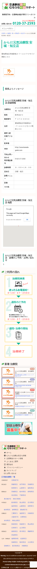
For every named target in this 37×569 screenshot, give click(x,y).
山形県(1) (23, 488)
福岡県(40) (14, 538)
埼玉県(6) (14, 495)
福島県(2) (31, 488)
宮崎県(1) (7, 546)
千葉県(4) (23, 495)
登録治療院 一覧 (9, 477)
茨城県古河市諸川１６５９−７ (23, 406)
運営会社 (9, 464)
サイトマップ (11, 470)
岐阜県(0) (7, 509)
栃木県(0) (23, 491)
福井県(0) (14, 506)
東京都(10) (7, 499)
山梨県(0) (23, 506)
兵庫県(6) (23, 517)
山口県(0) (23, 528)
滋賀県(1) (23, 513)
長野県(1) (31, 506)
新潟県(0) (14, 502)
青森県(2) (14, 484)
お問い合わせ (11, 473)
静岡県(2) (15, 509)
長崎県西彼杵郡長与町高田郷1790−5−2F (23, 386)
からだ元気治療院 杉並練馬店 (24, 372)
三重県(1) (14, 513)
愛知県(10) (23, 509)
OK (27, 219)
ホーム (8, 453)
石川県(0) (31, 502)
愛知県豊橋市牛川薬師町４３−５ (24, 415)
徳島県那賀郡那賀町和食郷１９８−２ (24, 396)
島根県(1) (23, 524)
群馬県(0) (31, 491)
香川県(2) (23, 531)
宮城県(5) (31, 484)
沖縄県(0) (25, 546)
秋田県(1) (14, 488)
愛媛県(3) (31, 531)
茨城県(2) (14, 491)
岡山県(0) (31, 524)
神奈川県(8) (17, 499)
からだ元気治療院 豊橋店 (23, 413)
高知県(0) (14, 535)
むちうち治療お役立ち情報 (16, 456)
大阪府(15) (14, 517)
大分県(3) (31, 542)
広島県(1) (14, 528)
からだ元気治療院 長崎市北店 (24, 382)
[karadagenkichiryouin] (9, 72)
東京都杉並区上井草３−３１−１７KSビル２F (24, 375)
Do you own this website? (13, 219)
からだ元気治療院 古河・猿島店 (24, 403)
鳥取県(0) (14, 524)
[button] (8, 372)
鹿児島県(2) (16, 546)
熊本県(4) (23, 542)
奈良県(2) (7, 520)
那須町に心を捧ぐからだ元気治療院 (24, 393)
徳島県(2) (14, 531)
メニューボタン (7, 28)
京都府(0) (31, 513)
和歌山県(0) (16, 520)
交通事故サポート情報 (14, 458)
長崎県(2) (14, 542)
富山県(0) (23, 502)
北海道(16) (14, 480)
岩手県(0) (23, 484)
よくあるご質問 (12, 461)
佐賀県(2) (23, 538)
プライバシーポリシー (14, 467)
